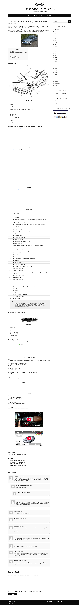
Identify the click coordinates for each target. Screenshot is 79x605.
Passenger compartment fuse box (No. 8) (18, 52)
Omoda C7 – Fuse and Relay (60, 97)
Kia (55, 55)
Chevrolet (57, 37)
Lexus (56, 59)
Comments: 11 (13, 23)
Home (29, 15)
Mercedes (57, 63)
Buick (56, 35)
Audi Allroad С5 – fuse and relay (18, 465)
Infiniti (56, 51)
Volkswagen (57, 83)
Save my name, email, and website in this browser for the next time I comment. (26, 591)
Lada (56, 57)
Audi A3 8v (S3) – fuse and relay (18, 462)
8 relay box (11, 55)
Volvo (56, 85)
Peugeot (56, 72)
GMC (56, 46)
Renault (56, 76)
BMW (56, 33)
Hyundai (56, 50)
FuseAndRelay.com (39, 8)
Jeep (55, 53)
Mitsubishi (57, 65)
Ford (56, 44)
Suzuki (56, 79)
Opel (56, 68)
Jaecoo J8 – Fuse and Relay (60, 95)
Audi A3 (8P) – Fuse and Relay (17, 460)
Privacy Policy (48, 15)
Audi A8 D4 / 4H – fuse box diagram (19, 463)
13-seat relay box (13, 56)
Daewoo (56, 40)
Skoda (56, 78)
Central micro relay (13, 53)
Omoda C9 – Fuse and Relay (60, 93)
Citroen (56, 38)
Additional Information (14, 57)
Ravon (56, 74)
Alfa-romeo (57, 29)
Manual (11, 58)
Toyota (56, 81)
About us (35, 15)
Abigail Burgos (19, 501)
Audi (9, 23)
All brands (41, 15)
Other (56, 70)
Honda (56, 48)
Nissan (56, 66)
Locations (11, 51)
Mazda (56, 61)
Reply (49, 488)
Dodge (56, 42)
